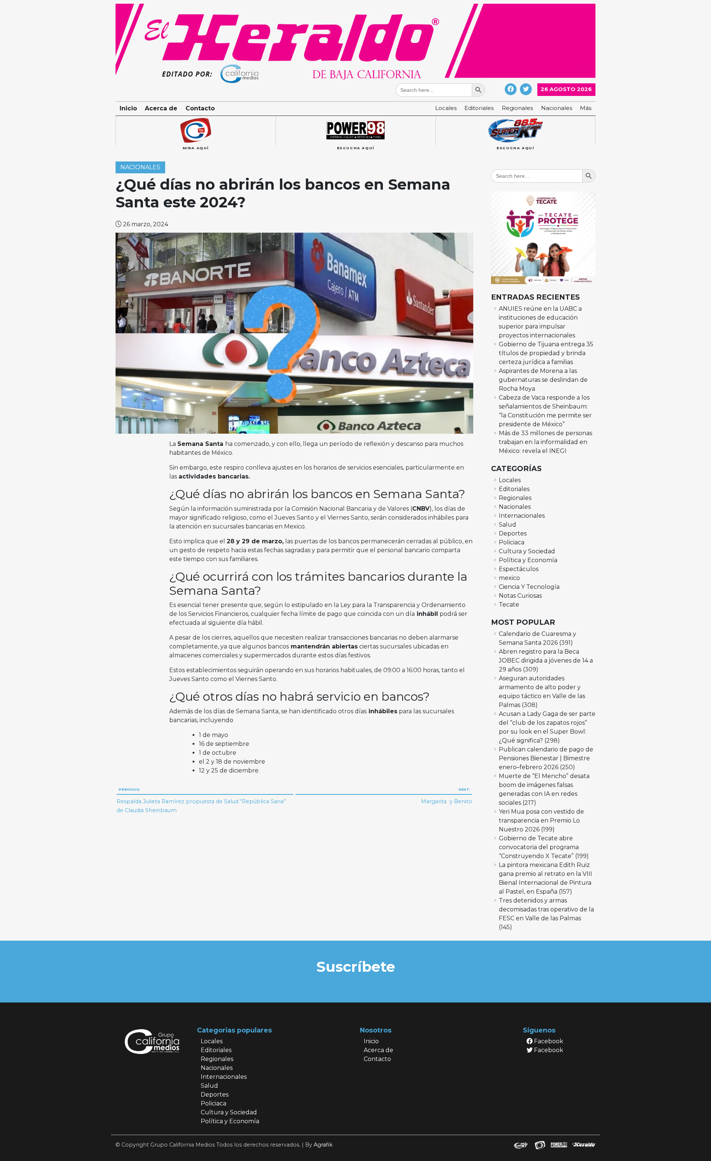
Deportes (513, 533)
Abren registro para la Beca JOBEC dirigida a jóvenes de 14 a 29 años (546, 660)
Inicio (128, 108)
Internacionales (522, 515)
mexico (509, 577)
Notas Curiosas (520, 595)
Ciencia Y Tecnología (529, 586)
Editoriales (479, 107)
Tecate (509, 604)
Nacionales (556, 107)
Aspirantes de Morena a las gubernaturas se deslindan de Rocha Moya (543, 379)
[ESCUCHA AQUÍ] (355, 131)
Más (585, 107)
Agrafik (323, 1144)
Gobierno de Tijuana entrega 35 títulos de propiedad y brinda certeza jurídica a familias (546, 353)
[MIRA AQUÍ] (196, 131)
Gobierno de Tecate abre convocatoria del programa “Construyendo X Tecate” (539, 847)
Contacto (200, 108)
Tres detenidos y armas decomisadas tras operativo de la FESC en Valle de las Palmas (546, 909)
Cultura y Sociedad (527, 551)
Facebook (548, 1041)
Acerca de (161, 108)
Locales (446, 107)
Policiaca (511, 542)
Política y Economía (528, 560)
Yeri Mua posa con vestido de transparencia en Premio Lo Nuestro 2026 (541, 820)
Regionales (517, 107)
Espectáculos (518, 569)
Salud (507, 524)
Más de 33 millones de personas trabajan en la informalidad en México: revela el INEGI (545, 442)
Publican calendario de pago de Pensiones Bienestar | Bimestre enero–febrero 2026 (546, 758)
